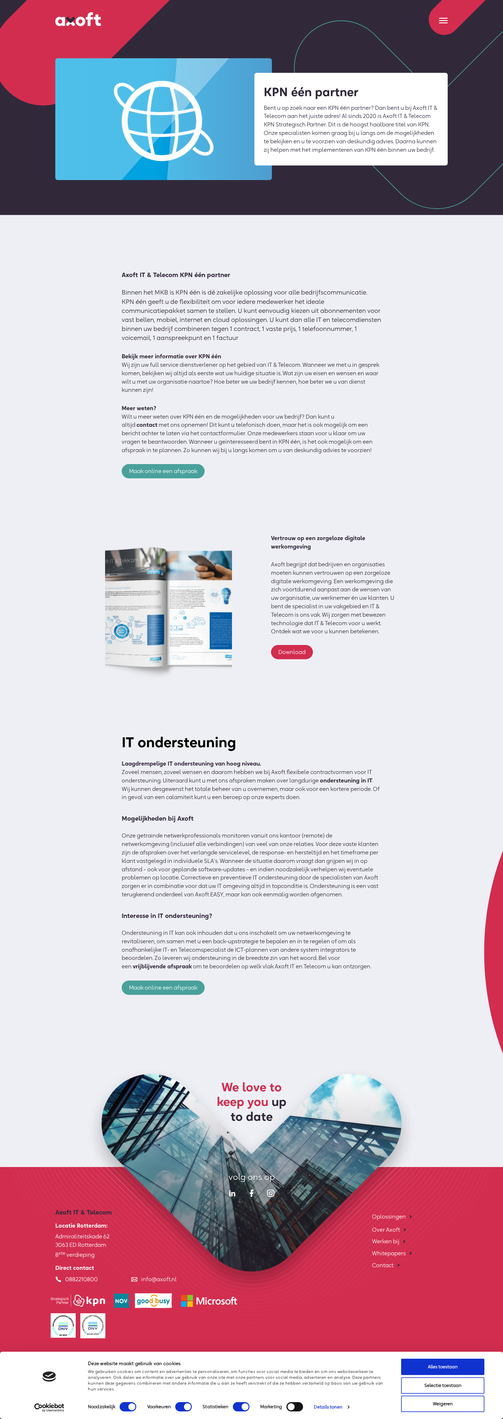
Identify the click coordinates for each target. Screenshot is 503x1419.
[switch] (183, 1406)
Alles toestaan (443, 1366)
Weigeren (443, 1403)
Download (292, 651)
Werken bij (385, 1241)
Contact (383, 1265)
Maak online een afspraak (163, 471)
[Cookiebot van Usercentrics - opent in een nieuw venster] (49, 1407)
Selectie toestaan (442, 1385)
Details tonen (328, 1407)
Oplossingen (389, 1216)
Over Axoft (386, 1229)
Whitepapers (389, 1253)
